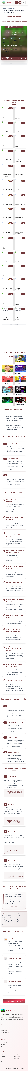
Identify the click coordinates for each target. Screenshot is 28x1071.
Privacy (3, 1044)
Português (17, 1056)
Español (3, 1056)
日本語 (16, 1054)
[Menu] (24, 2)
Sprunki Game (11, 8)
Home (4, 8)
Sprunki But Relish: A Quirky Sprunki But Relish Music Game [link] (14, 11)
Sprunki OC (4, 1030)
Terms (2, 1047)
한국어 (3, 1061)
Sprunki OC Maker (5, 1035)
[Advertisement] (14, 79)
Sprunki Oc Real (5, 1032)
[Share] (25, 59)
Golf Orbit (6, 914)
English (3, 1054)
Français (16, 1061)
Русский (3, 1058)
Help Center (4, 1042)
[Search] (16, 2)
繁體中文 (16, 1058)
